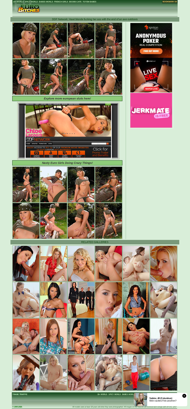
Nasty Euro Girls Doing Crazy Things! (67, 162)
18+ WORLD (102, 394)
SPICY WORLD (114, 394)
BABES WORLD (128, 394)
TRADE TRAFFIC (19, 394)
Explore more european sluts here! (67, 98)
